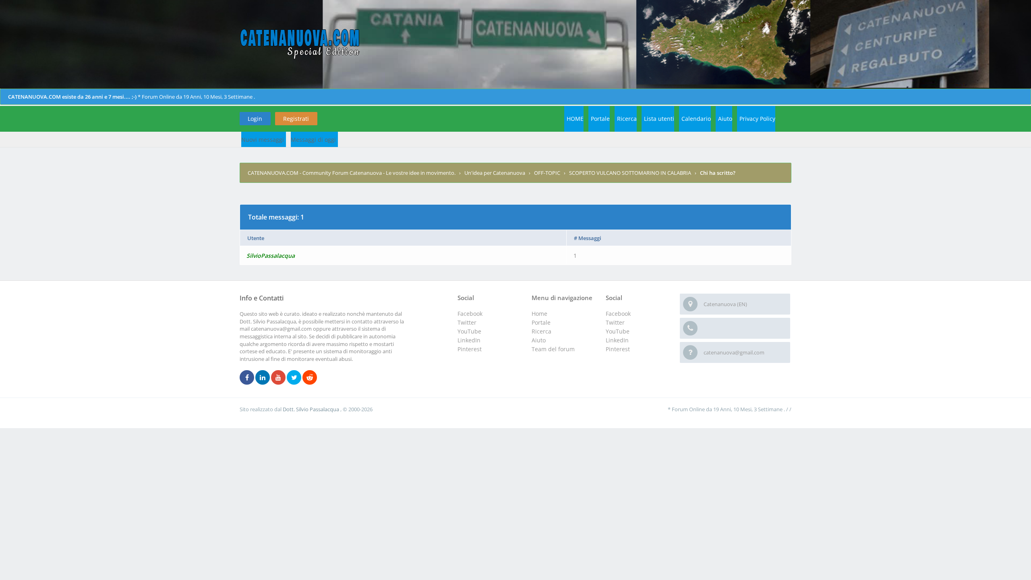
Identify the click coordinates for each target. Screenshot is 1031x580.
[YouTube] (278, 377)
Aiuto (725, 118)
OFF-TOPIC (547, 172)
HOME (575, 118)
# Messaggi (587, 238)
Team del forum (553, 349)
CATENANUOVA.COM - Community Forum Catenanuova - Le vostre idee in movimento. (351, 172)
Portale (600, 118)
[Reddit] (309, 377)
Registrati (296, 118)
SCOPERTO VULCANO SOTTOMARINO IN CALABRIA (630, 172)
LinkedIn (617, 340)
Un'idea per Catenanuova (494, 172)
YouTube (617, 331)
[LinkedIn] (262, 377)
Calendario (696, 118)
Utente (255, 238)
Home (539, 313)
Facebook (618, 313)
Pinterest (618, 349)
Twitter (615, 322)
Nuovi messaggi (262, 139)
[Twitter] (294, 377)
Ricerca (627, 118)
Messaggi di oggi (313, 139)
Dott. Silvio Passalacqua (311, 409)
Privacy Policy (757, 118)
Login (255, 118)
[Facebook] (247, 377)
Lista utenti (659, 118)
